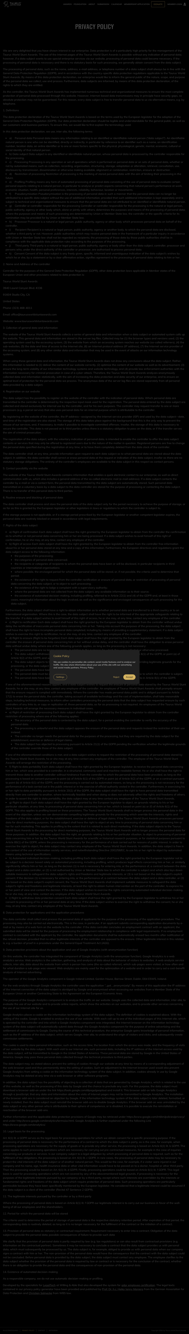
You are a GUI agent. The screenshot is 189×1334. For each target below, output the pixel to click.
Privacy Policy (86, 667)
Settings (60, 677)
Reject (116, 677)
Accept (129, 677)
